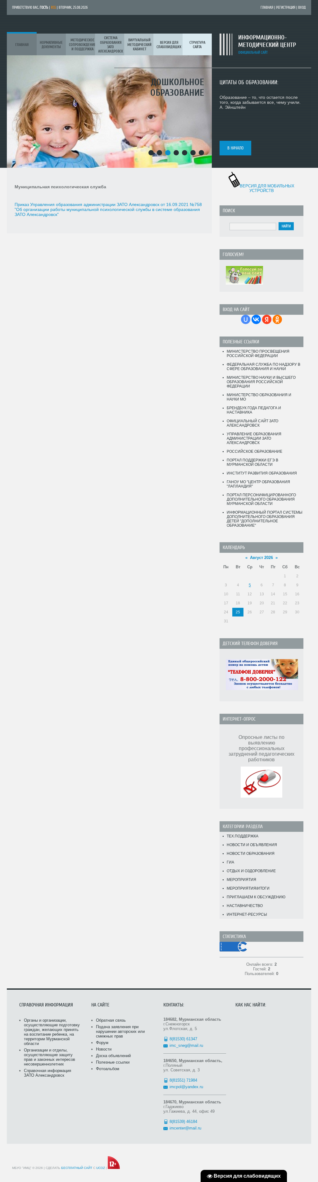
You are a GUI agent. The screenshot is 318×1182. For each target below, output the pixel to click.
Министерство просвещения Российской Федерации (258, 353)
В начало (235, 148)
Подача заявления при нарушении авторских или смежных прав (120, 1031)
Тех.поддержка (242, 836)
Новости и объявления (252, 845)
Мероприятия (241, 879)
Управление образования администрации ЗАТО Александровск (254, 438)
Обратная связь (111, 1020)
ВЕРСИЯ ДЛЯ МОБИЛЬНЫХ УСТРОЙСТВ (267, 188)
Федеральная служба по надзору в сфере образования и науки (263, 366)
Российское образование (254, 451)
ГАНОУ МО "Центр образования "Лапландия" (258, 484)
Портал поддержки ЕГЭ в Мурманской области (252, 462)
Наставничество (245, 906)
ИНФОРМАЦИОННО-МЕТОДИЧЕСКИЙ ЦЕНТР (267, 41)
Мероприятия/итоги (248, 888)
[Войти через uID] (245, 319)
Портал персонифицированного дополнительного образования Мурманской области (261, 499)
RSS (53, 7)
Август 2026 (261, 557)
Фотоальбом (107, 1068)
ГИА (230, 862)
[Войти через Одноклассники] (277, 319)
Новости (103, 1049)
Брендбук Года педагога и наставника (254, 410)
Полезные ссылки (112, 1062)
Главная (267, 7)
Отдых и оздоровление (251, 871)
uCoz (100, 1168)
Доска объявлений (113, 1055)
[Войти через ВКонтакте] (256, 319)
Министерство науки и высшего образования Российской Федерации (261, 381)
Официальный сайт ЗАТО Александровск (252, 423)
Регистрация (285, 7)
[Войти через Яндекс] (266, 319)
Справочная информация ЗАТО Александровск (47, 1073)
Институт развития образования (262, 473)
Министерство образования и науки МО (259, 397)
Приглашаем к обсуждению (256, 897)
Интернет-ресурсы (247, 914)
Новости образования (251, 853)
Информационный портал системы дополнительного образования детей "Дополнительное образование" (264, 519)
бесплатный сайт (76, 1168)
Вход (302, 7)
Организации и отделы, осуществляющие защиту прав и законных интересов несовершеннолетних (49, 1057)
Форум (102, 1042)
